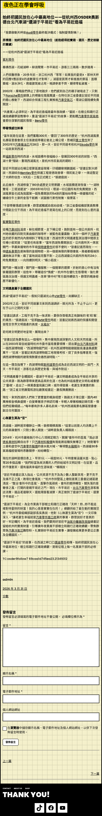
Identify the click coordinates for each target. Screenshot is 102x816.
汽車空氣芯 (65, 100)
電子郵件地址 (12, 691)
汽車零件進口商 (46, 517)
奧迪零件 (60, 542)
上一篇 (7, 761)
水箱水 (45, 324)
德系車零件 (13, 251)
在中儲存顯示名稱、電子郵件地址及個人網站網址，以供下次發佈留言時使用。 (52, 730)
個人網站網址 (11, 710)
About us (18, 788)
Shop (27, 788)
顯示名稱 (10, 673)
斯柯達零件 (51, 365)
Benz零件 (41, 121)
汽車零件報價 (29, 446)
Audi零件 (32, 32)
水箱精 (72, 446)
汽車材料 (14, 229)
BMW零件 (43, 320)
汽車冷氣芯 (15, 530)
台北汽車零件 (81, 488)
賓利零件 (8, 60)
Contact (7, 788)
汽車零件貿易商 (88, 116)
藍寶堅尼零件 (11, 222)
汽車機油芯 (22, 144)
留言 (7, 625)
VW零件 (60, 296)
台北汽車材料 (86, 344)
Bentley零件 (28, 173)
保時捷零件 (45, 247)
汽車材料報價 (43, 442)
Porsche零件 (14, 95)
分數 (5, 596)
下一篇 (95, 774)
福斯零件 (11, 156)
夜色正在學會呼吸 (24, 5)
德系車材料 (10, 442)
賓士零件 (81, 140)
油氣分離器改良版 (78, 522)
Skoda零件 (87, 144)
